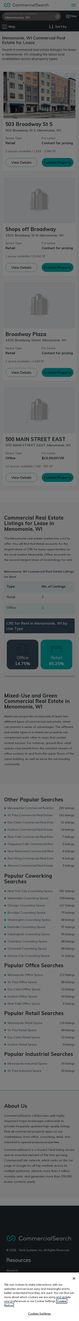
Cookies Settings (39, 1313)
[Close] (74, 1278)
